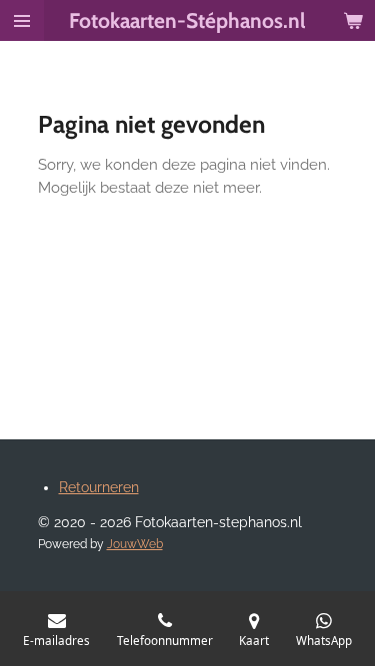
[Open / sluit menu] (22, 20)
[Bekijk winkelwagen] (353, 20)
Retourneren (99, 487)
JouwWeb (135, 544)
